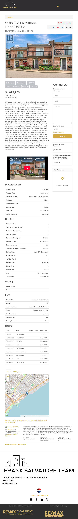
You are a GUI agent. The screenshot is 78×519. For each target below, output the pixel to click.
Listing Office (61, 437)
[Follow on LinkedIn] (41, 499)
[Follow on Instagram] (31, 499)
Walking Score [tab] (17, 372)
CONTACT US (8, 480)
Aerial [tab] (8, 372)
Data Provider (43, 437)
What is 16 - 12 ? (58, 126)
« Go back (10, 17)
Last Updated (26, 437)
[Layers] (46, 377)
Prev (6, 56)
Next (71, 56)
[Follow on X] (47, 499)
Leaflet (22, 416)
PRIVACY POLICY (9, 483)
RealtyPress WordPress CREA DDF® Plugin (15, 444)
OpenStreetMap (29, 416)
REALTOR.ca (11, 429)
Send (62, 136)
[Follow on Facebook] (36, 499)
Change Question (58, 132)
